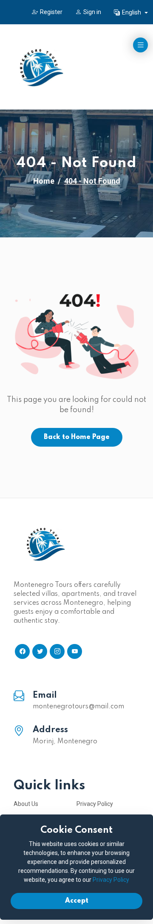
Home (43, 180)
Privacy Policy (94, 803)
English (132, 12)
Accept (76, 901)
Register (51, 12)
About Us (26, 803)
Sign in (92, 12)
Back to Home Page (77, 437)
